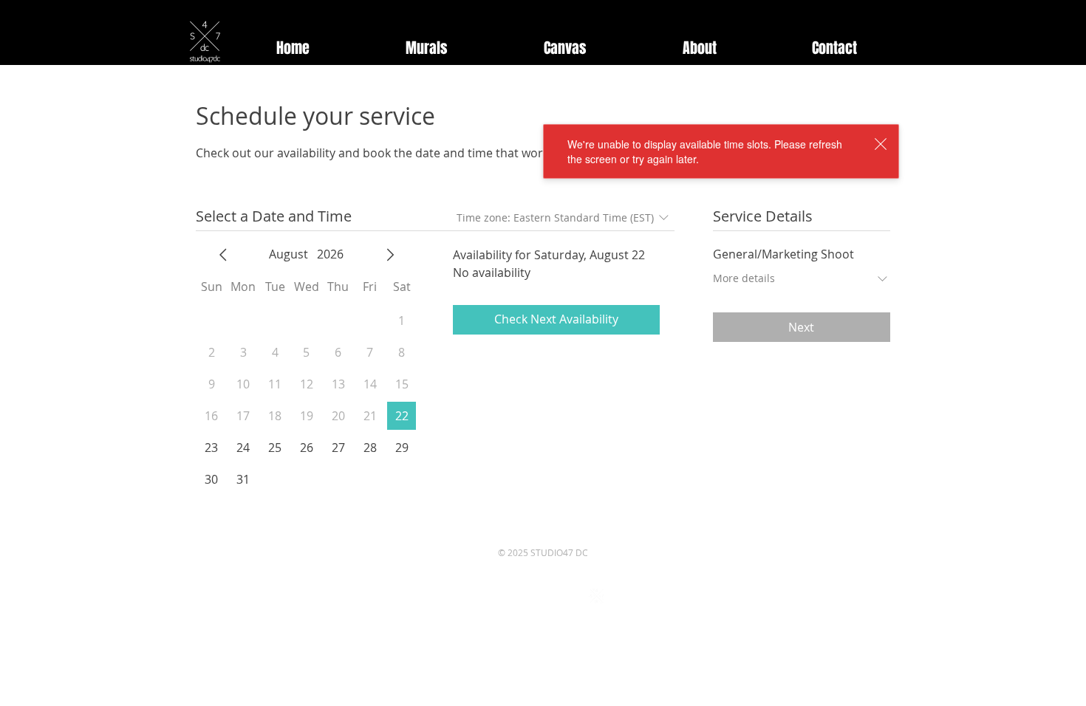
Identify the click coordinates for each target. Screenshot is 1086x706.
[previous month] (223, 255)
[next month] (390, 255)
